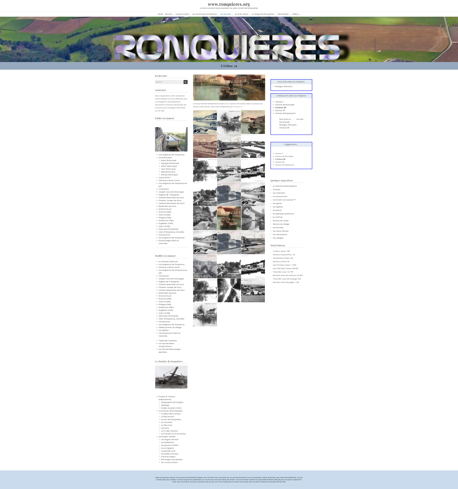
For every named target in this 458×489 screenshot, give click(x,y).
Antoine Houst (165, 209)
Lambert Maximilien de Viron (172, 203)
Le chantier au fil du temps (173, 434)
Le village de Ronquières (263, 14)
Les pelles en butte (169, 454)
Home (160, 14)
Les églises (164, 330)
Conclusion (164, 189)
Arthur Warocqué (169, 166)
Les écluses (225, 14)
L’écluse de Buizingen (285, 105)
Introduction (164, 235)
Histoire (168, 14)
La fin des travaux (169, 431)
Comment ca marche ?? (284, 200)
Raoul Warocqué (168, 160)
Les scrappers (167, 448)
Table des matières (168, 340)
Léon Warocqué (168, 169)
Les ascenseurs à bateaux (204, 14)
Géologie (165, 405)
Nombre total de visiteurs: (285, 275)
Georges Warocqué (170, 163)
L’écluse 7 (279, 102)
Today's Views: (280, 251)
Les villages (278, 238)
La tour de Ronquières (171, 419)
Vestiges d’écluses (283, 86)
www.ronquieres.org (229, 4)
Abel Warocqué (168, 172)
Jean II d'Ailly (164, 226)
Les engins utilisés (167, 436)
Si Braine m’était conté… (170, 180)
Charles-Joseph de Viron (170, 200)
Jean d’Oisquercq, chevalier (172, 232)
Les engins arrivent (170, 439)
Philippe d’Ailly (165, 217)
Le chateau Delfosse (168, 261)
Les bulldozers (167, 442)
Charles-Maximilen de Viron (171, 197)
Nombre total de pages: (284, 282)
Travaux (277, 189)
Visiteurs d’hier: (280, 261)
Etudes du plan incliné (171, 408)
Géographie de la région (172, 402)
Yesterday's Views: (282, 258)
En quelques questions (283, 214)
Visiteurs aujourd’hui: (283, 254)
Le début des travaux (171, 414)
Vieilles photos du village (170, 327)
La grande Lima (168, 451)
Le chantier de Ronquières (171, 411)
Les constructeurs (169, 462)
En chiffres (278, 217)
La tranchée (166, 422)
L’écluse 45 (280, 110)
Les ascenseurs (280, 234)
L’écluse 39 (280, 107)
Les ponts (277, 210)
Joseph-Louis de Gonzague (171, 192)
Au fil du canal (241, 14)
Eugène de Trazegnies (169, 195)
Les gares (277, 203)
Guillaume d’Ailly (166, 220)
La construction (280, 196)
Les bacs (165, 428)
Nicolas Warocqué (169, 175)
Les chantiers (279, 193)
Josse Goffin (164, 177)
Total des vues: (280, 272)
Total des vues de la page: (285, 279)
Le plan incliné (182, 14)
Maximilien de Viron (167, 206)
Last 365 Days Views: (283, 268)
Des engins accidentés (171, 459)
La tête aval (166, 425)
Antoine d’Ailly (165, 212)
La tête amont (167, 416)
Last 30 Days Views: (282, 265)
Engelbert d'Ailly (166, 223)
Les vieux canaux (281, 231)
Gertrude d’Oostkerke (168, 229)
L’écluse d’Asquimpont (285, 113)
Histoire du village (281, 224)
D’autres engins (168, 456)
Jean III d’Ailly (165, 215)
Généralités (283, 14)
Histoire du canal (281, 220)
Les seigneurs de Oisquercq (171, 154)
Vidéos (295, 14)
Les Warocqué (165, 157)
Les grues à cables (169, 445)
